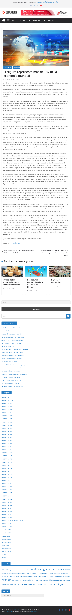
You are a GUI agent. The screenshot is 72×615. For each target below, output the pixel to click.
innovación (67, 576)
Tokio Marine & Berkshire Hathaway (13, 355)
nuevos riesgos (42, 580)
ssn (40, 584)
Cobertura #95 (6, 530)
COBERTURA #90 (7, 514)
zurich (64, 584)
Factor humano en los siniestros (12, 359)
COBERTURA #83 (7, 493)
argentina (33, 569)
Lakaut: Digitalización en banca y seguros (14, 365)
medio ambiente (19, 580)
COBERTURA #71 (7, 462)
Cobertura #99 (6, 542)
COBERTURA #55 (7, 413)
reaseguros (57, 580)
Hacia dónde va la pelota (9, 331)
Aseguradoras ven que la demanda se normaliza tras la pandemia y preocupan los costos (52, 253)
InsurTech (6, 579)
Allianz (25, 570)
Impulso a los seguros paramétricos (13, 368)
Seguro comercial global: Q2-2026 (12, 352)
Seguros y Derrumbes (56, 281)
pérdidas (49, 580)
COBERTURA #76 (7, 474)
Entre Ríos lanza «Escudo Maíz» (11, 383)
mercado (27, 580)
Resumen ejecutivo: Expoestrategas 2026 (14, 374)
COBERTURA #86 (7, 502)
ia (49, 576)
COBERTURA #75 (7, 471)
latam (13, 580)
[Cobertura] (4, 20)
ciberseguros (26, 573)
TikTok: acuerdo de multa (9, 362)
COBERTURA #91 (7, 517)
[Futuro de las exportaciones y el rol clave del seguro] (12, 267)
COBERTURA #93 (7, 524)
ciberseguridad (16, 573)
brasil (67, 570)
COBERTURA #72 (7, 465)
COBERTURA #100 (7, 400)
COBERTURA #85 (7, 499)
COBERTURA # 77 (7, 397)
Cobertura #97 (6, 536)
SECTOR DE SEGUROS (15, 584)
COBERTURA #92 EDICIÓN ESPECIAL (13, 520)
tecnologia (58, 584)
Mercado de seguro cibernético (11, 343)
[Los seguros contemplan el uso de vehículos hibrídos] (35, 267)
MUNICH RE (34, 580)
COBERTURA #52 (7, 403)
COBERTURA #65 (7, 443)
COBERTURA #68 (7, 453)
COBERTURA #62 (7, 434)
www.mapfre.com (14, 243)
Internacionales (34, 20)
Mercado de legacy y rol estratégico (47, 2)
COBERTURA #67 (7, 450)
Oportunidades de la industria (11, 380)
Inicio (14, 20)
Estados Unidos (24, 576)
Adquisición (20, 570)
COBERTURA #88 (7, 508)
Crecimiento (48, 573)
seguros (26, 584)
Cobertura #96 (6, 533)
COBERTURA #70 (7, 459)
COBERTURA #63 (7, 437)
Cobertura (33, 573)
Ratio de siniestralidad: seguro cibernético (15, 349)
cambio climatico (6, 573)
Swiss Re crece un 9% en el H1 (11, 328)
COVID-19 (40, 573)
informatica (60, 576)
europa (32, 576)
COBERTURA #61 (7, 431)
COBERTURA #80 (7, 484)
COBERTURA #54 (7, 410)
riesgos (64, 580)
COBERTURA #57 (7, 419)
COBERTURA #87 (7, 505)
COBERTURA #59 (7, 425)
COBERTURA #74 (7, 468)
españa (16, 576)
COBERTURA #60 (7, 428)
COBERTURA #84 (7, 496)
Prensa (4, 557)
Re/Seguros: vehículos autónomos (12, 386)
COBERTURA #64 (7, 440)
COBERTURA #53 (7, 406)
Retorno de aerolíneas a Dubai (11, 334)
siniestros (35, 584)
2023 (6, 570)
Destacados (17, 67)
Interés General (48, 20)
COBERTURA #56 (7, 416)
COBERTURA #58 (7, 422)
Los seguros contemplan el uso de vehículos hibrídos (35, 283)
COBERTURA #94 (7, 527)
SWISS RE (46, 584)
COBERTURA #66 (7, 447)
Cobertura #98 (6, 539)
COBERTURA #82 (7, 490)
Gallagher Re (44, 576)
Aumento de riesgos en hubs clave (12, 340)
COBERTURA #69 (7, 67)
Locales (22, 20)
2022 (3, 570)
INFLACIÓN (53, 576)
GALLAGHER (38, 576)
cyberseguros (58, 573)
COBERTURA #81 (7, 487)
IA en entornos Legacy (8, 346)
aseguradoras (47, 569)
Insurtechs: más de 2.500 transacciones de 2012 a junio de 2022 (19, 251)
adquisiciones (12, 570)
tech (50, 584)
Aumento (60, 569)
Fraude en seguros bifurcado (11, 377)
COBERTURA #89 (7, 511)
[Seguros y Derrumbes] (59, 267)
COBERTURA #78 (7, 477)
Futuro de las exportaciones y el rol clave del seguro (11, 282)
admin (17, 79)
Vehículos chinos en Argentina (11, 371)
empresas (10, 576)
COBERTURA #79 (7, 480)
